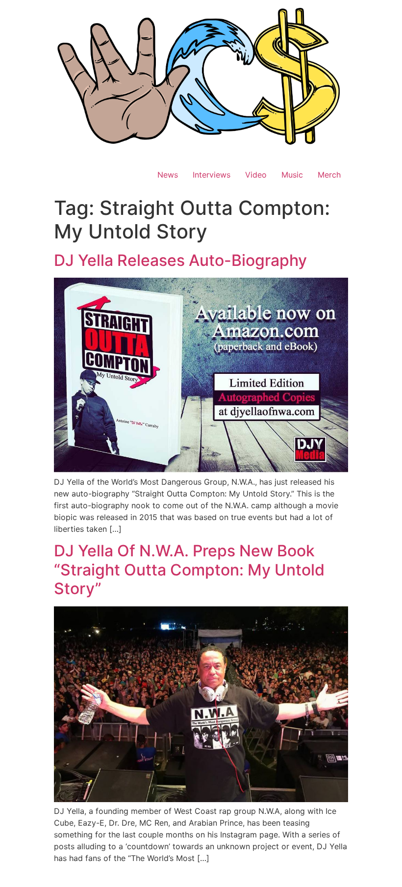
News (167, 175)
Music (292, 175)
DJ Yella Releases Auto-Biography (180, 260)
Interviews (211, 175)
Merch (329, 175)
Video (256, 175)
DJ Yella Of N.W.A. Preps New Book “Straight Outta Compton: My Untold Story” (189, 569)
